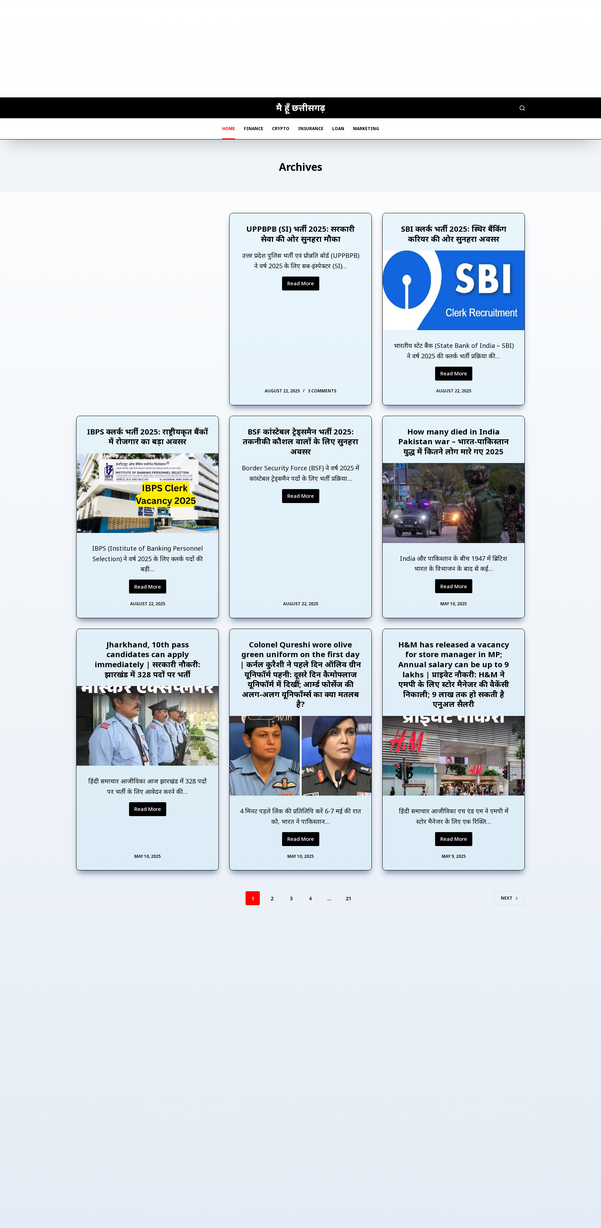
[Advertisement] (300, 48)
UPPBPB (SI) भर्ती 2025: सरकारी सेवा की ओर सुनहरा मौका (300, 233)
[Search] (522, 108)
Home (228, 128)
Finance (253, 128)
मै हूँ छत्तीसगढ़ (300, 107)
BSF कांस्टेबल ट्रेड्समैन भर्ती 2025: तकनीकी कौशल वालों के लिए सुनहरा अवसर (300, 441)
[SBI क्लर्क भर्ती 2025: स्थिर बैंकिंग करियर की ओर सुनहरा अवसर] (453, 290)
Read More (303, 285)
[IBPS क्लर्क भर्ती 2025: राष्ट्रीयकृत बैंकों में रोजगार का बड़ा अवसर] (147, 493)
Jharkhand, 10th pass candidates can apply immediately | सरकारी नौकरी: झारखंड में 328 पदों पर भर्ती (147, 659)
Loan (338, 128)
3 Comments (322, 391)
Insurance (310, 128)
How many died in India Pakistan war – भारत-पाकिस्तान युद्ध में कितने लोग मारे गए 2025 (453, 441)
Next (506, 898)
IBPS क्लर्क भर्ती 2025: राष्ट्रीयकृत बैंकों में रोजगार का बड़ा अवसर (147, 436)
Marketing (366, 128)
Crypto (280, 128)
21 (348, 898)
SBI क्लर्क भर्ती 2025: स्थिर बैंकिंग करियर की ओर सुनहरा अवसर (453, 233)
